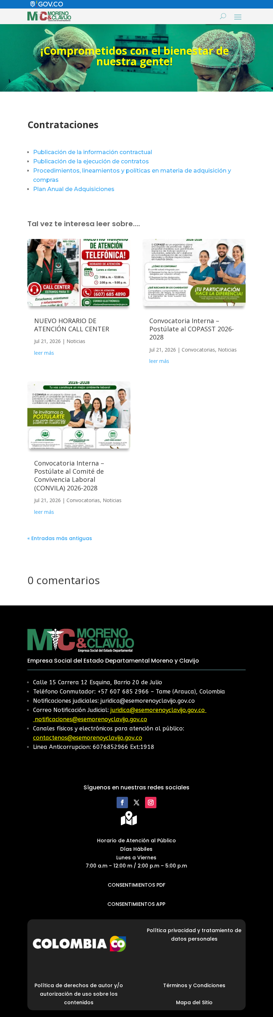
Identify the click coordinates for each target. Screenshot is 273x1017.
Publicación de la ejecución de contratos (91, 161)
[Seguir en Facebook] (122, 802)
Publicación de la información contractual (92, 152)
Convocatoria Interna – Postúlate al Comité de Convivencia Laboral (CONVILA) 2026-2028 (69, 475)
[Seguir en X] (136, 802)
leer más (44, 352)
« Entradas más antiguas (59, 538)
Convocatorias (83, 500)
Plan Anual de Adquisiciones (73, 189)
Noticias (75, 341)
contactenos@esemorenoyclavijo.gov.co (87, 737)
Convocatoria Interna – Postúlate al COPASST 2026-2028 (191, 329)
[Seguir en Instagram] (150, 802)
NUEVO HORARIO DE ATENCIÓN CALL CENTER (71, 324)
